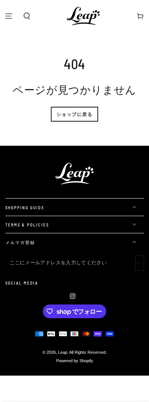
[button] (27, 16)
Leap (62, 352)
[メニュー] (9, 16)
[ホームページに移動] (83, 16)
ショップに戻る (74, 114)
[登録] (139, 263)
